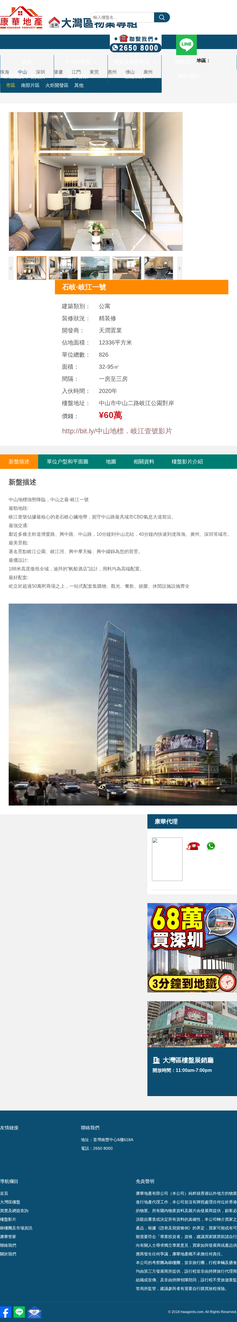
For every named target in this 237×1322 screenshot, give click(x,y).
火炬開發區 (56, 85)
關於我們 (188, 76)
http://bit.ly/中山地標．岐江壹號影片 (117, 431)
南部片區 (30, 85)
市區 (10, 85)
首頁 (27, 62)
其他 (79, 85)
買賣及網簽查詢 (134, 62)
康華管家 (81, 76)
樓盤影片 (188, 62)
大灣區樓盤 (81, 62)
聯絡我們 (134, 76)
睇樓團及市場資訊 (27, 76)
